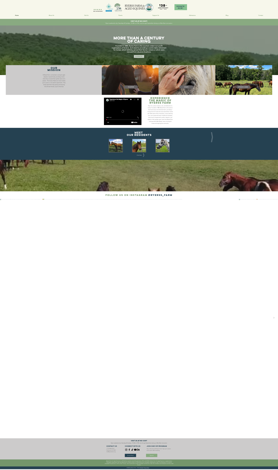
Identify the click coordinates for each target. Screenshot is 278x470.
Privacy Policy (146, 467)
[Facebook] (129, 449)
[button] (155, 15)
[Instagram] (126, 449)
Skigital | (142, 467)
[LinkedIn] (138, 449)
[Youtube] (135, 449)
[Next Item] (274, 318)
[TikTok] (132, 449)
